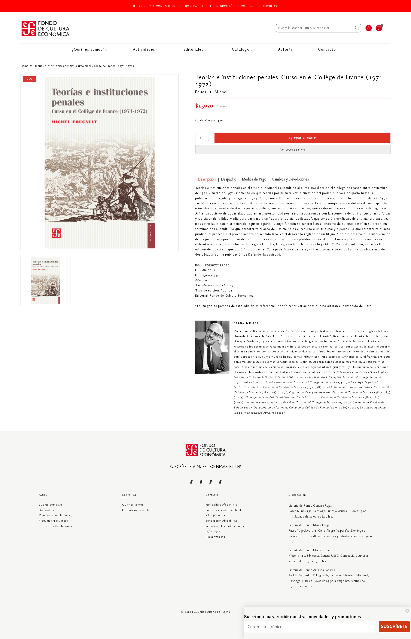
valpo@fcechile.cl (217, 515)
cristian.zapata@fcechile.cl (223, 510)
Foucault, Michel (211, 92)
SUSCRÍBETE (394, 626)
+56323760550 (215, 536)
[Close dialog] (407, 611)
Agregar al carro (302, 137)
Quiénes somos (132, 504)
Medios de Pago (254, 180)
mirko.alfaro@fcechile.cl (222, 504)
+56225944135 (215, 531)
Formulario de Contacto (138, 510)
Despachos (46, 510)
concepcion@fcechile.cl (222, 520)
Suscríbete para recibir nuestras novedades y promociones (302, 617)
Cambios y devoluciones (55, 515)
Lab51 (226, 612)
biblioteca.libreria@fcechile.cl (226, 526)
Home (24, 66)
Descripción (207, 180)
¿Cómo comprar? (50, 504)
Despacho (228, 180)
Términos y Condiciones (55, 526)
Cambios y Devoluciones (290, 180)
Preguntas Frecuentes (53, 520)
